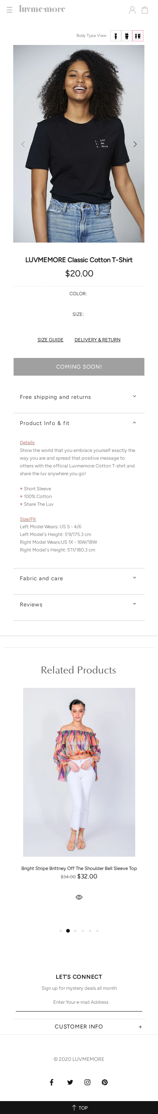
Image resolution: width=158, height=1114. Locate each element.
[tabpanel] (79, 805)
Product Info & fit (45, 423)
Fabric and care (41, 578)
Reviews (31, 604)
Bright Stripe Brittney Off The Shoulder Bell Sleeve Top (79, 868)
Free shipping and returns (55, 397)
